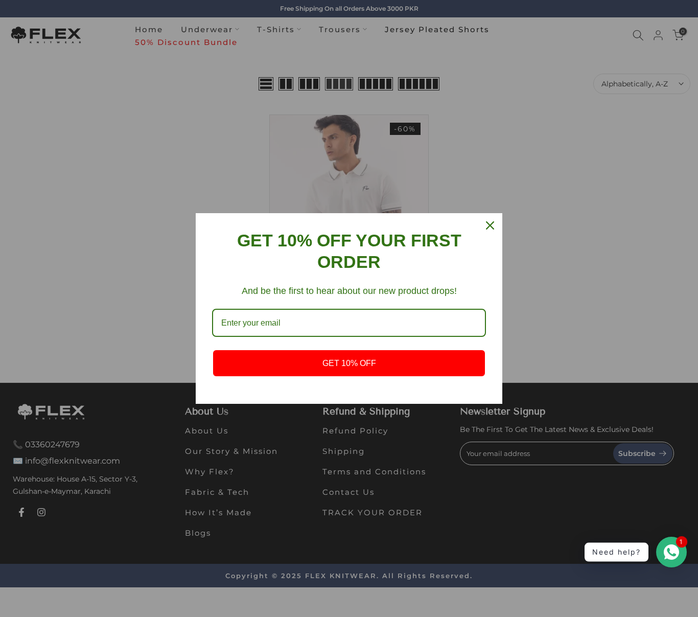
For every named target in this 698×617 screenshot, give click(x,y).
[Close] (490, 225)
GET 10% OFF (349, 363)
